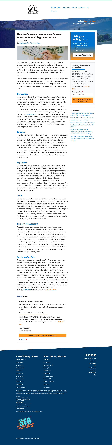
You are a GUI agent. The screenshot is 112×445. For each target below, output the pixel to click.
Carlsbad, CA (19, 373)
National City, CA (20, 387)
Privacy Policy (92, 372)
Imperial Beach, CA (48, 382)
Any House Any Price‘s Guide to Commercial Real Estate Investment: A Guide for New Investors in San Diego (81, 132)
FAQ (88, 8)
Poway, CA (46, 384)
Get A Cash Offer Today (80, 23)
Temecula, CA (47, 371)
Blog (95, 375)
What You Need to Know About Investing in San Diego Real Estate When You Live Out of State (82, 125)
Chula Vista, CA (20, 382)
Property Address (24, 328)
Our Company (91, 23)
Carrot (38, 438)
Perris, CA (46, 360)
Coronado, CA (20, 376)
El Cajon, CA (19, 384)
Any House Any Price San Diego (29, 43)
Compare (74, 8)
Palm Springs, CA (48, 365)
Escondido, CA (20, 368)
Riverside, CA (47, 379)
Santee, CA (46, 387)
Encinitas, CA (19, 365)
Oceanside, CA (20, 379)
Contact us (27, 290)
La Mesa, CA (19, 362)
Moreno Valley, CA (48, 376)
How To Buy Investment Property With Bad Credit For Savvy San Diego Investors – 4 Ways (82, 139)
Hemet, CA (46, 368)
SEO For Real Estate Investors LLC (22, 407)
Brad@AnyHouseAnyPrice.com (23, 404)
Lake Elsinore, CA (21, 360)
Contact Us (54, 11)
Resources (93, 370)
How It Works (66, 8)
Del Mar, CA (19, 371)
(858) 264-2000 (89, 21)
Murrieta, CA (46, 362)
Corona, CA (46, 373)
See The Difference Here (82, 55)
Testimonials (81, 8)
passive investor (31, 114)
